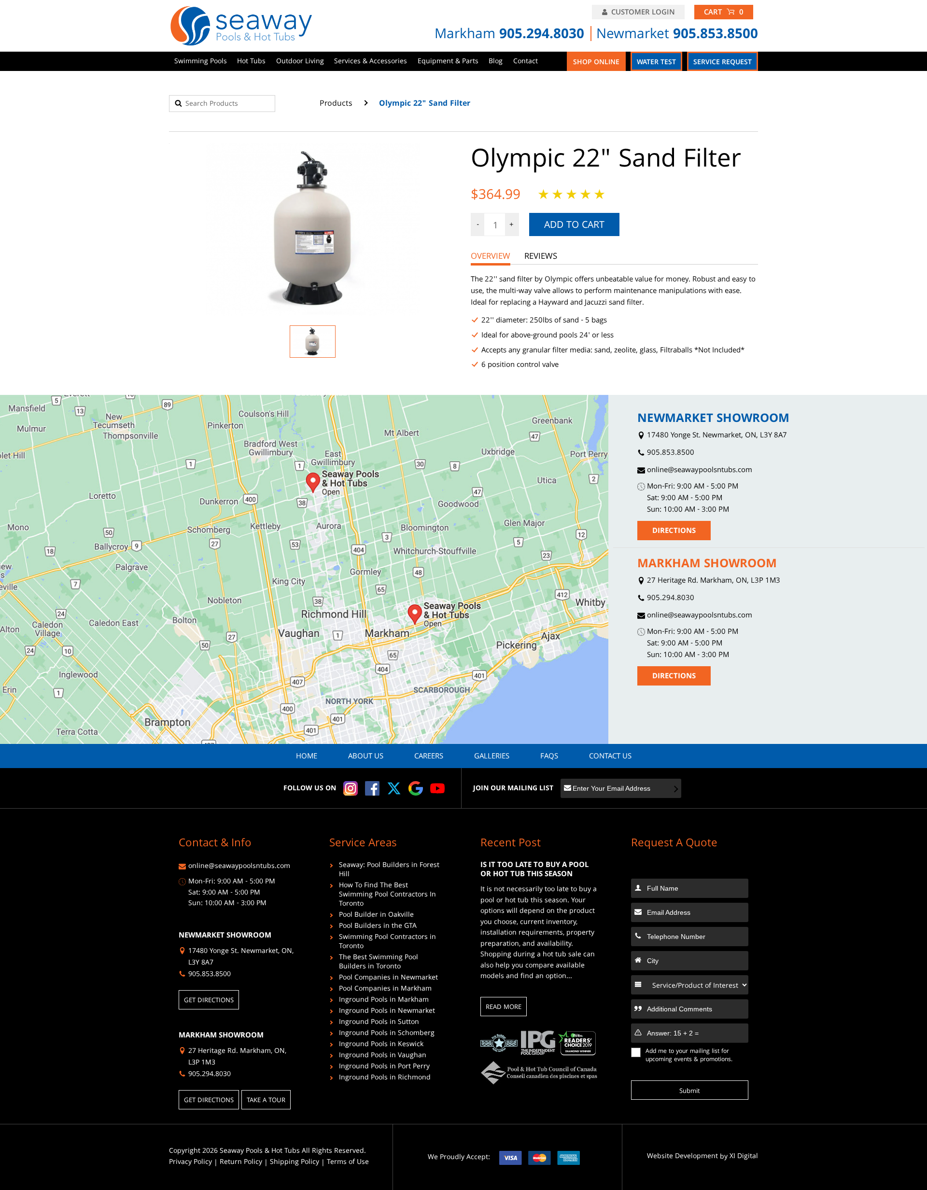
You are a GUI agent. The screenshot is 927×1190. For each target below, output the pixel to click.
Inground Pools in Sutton (379, 1023)
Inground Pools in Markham (384, 1001)
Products (336, 104)
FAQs (549, 757)
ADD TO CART (574, 226)
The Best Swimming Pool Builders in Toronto (378, 963)
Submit (689, 1091)
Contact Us (610, 757)
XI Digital (744, 1156)
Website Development (682, 1156)
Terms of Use (348, 1162)
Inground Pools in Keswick (381, 1045)
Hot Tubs (251, 62)
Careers (428, 757)
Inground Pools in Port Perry (384, 1068)
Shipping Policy (294, 1162)
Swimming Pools (200, 62)
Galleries (491, 757)
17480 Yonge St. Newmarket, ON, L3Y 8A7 (716, 436)
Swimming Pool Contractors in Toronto (387, 942)
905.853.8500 (669, 454)
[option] (312, 229)
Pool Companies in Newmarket (388, 979)
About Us (365, 757)
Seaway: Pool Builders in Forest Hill (389, 871)
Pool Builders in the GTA (378, 927)
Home (306, 757)
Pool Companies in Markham (385, 990)
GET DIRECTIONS (209, 1000)
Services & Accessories (370, 62)
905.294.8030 (669, 599)
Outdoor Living (300, 62)
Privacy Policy (190, 1162)
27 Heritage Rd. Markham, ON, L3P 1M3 (712, 581)
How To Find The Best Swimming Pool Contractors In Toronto (387, 896)
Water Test (656, 63)
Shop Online (596, 63)
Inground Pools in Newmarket (387, 1012)
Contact (525, 62)
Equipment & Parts (448, 62)
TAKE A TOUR (266, 1100)
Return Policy (241, 1162)
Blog (496, 62)
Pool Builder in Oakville (376, 916)
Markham (509, 35)
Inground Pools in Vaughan (382, 1056)
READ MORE (503, 1007)
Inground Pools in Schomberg (387, 1034)
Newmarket (677, 35)
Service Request (722, 63)
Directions (674, 531)
